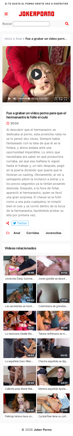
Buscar (7, 23)
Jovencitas (53, 233)
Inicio (8, 38)
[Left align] (6, 14)
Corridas (32, 233)
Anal (19, 38)
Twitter (21, 223)
